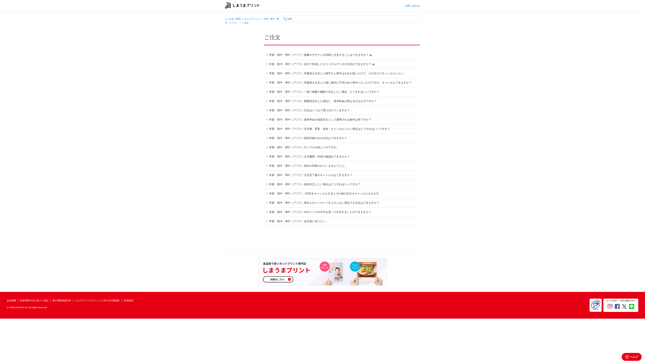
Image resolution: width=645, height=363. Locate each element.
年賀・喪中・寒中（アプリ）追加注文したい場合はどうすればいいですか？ (314, 184)
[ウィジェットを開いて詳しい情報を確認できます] (632, 357)
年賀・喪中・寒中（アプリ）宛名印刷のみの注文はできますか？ (307, 138)
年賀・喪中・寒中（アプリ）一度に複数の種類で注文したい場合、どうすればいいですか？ (323, 91)
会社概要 (11, 300)
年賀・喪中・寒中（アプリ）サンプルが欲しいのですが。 (303, 147)
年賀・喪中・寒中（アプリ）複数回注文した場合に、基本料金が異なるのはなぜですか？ (322, 101)
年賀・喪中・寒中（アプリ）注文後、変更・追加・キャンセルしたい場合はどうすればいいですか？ (329, 128)
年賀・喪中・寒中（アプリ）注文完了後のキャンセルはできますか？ (310, 175)
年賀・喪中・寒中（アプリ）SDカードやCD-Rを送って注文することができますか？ (319, 212)
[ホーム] (242, 7)
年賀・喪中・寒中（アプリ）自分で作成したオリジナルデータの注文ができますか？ (320, 64)
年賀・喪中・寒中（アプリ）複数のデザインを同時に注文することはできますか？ (318, 54)
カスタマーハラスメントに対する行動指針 (97, 300)
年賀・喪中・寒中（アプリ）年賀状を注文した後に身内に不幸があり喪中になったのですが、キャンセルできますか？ (340, 82)
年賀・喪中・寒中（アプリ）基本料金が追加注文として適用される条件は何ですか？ (319, 119)
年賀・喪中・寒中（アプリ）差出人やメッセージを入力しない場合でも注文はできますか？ (323, 202)
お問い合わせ (412, 5)
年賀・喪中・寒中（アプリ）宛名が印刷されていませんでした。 (307, 165)
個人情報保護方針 (61, 300)
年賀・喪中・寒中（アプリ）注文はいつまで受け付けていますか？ (309, 110)
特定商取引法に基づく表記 (34, 300)
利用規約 (128, 300)
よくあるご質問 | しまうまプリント (242, 19)
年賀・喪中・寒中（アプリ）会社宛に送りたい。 (298, 221)
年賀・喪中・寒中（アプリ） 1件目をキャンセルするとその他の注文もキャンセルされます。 (324, 193)
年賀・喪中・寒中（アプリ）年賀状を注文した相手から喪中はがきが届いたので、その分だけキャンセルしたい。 (337, 73)
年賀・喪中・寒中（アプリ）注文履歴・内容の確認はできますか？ (309, 156)
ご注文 (245, 23)
